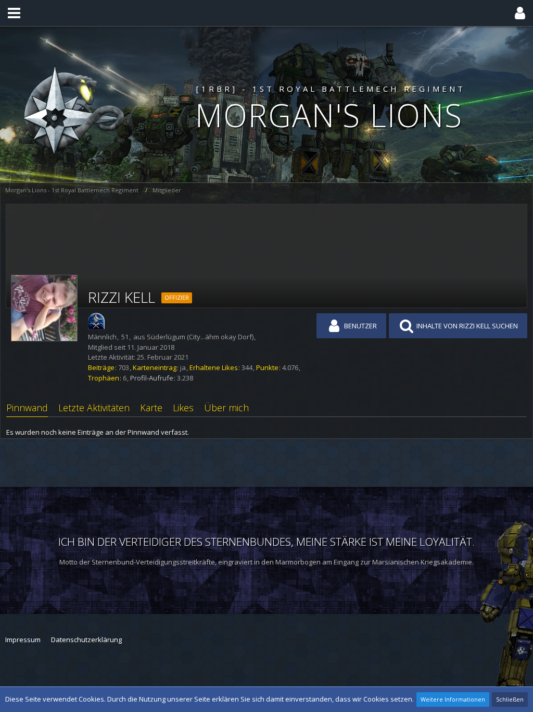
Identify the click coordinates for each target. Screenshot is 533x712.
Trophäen (103, 378)
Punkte (267, 367)
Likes (183, 407)
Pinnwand (27, 407)
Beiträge (101, 367)
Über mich (226, 407)
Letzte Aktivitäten (94, 407)
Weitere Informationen (453, 699)
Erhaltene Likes (213, 367)
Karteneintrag (154, 367)
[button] (14, 13)
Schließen (510, 699)
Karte (151, 407)
